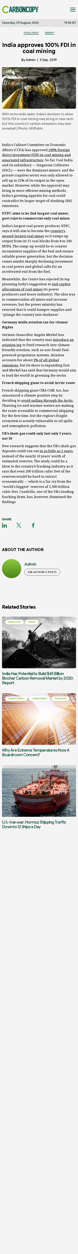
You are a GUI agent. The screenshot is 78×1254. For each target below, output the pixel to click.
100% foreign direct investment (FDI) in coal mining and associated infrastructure (36, 155)
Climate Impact (39, 698)
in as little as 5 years (56, 451)
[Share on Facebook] (33, 525)
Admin (31, 60)
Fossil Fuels (31, 32)
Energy (49, 32)
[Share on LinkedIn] (4, 525)
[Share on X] (18, 525)
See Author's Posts (42, 572)
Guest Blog (60, 698)
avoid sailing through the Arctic (47, 400)
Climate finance (16, 698)
